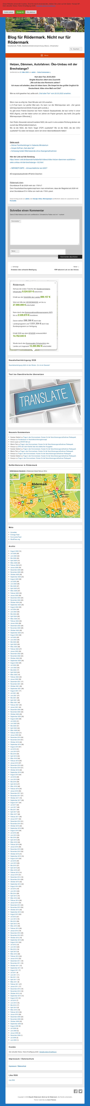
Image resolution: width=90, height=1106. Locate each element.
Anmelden (13, 532)
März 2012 (13, 954)
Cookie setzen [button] (8, 12)
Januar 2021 (14, 707)
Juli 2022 (13, 665)
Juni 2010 (13, 1003)
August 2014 (14, 886)
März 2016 (13, 842)
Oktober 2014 (14, 882)
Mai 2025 (13, 586)
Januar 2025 (14, 595)
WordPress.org (15, 539)
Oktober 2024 (14, 602)
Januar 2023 (14, 651)
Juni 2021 (13, 695)
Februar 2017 (14, 816)
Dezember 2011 (15, 961)
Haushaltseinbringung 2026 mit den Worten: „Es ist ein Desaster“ (29, 365)
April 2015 (13, 868)
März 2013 (13, 926)
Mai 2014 (13, 893)
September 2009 (15, 1024)
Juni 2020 (13, 723)
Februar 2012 (14, 956)
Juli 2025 (13, 581)
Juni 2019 (13, 751)
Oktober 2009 (14, 1021)
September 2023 (15, 633)
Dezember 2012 (15, 933)
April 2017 (13, 812)
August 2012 (14, 942)
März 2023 (13, 646)
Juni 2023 (13, 640)
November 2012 (15, 935)
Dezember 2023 (15, 626)
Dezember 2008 (15, 1035)
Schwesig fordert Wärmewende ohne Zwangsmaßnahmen (34, 151)
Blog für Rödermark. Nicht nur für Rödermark (39, 39)
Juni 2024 (13, 612)
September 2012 (15, 940)
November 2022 (15, 656)
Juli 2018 (13, 777)
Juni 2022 (13, 667)
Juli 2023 (13, 637)
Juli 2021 (13, 693)
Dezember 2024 (15, 598)
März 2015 (13, 870)
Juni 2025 (13, 584)
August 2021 (14, 691)
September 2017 (15, 800)
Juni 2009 (13, 1031)
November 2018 (15, 768)
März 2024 (13, 619)
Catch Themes (51, 1100)
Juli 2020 (13, 721)
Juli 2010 (13, 1000)
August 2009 (14, 1026)
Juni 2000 (13, 1040)
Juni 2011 (13, 975)
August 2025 (14, 579)
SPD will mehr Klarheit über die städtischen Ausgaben (35, 446)
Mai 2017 (13, 809)
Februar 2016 (14, 844)
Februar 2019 (14, 761)
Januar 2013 (14, 931)
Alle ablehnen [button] (31, 12)
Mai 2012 (13, 949)
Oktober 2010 (14, 993)
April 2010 (13, 1007)
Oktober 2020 (14, 714)
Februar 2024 (14, 621)
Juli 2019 (13, 749)
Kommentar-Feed (15, 537)
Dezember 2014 (15, 877)
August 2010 (14, 998)
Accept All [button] (20, 12)
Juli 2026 (13, 553)
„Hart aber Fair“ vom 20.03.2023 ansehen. (55, 93)
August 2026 (14, 551)
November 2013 (15, 907)
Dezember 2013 (15, 905)
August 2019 (14, 747)
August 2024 (14, 607)
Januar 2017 (14, 819)
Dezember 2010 (15, 989)
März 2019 (13, 758)
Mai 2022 (13, 670)
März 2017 (13, 814)
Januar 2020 (14, 735)
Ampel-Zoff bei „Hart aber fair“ (22, 148)
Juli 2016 (13, 833)
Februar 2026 (14, 565)
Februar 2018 (14, 789)
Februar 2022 (14, 677)
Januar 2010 (14, 1014)
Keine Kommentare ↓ (44, 72)
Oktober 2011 (14, 965)
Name (13, 251)
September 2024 (15, 605)
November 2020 (15, 712)
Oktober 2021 (14, 686)
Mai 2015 (13, 865)
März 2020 (13, 730)
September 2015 (15, 856)
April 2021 (13, 700)
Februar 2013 (14, 928)
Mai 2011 (13, 977)
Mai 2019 (13, 754)
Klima (40, 199)
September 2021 (15, 688)
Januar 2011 (14, 986)
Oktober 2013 (14, 910)
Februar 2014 (14, 900)
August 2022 (14, 663)
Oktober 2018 (14, 770)
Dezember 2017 (15, 793)
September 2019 (15, 744)
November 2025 (15, 572)
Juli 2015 (13, 861)
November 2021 (15, 684)
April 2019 (13, 756)
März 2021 (13, 702)
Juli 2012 (13, 944)
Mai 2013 (13, 921)
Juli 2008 (13, 1037)
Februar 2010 (14, 1012)
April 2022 (13, 672)
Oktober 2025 (14, 574)
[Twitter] (80, 1091)
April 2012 (13, 951)
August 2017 (14, 802)
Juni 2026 (13, 556)
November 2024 (15, 600)
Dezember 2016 (15, 821)
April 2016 (13, 840)
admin (33, 72)
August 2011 (14, 970)
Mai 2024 (13, 614)
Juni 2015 (13, 863)
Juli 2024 (13, 609)
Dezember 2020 (15, 709)
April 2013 (13, 923)
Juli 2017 (13, 805)
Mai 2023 (13, 642)
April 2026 (13, 560)
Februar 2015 (14, 872)
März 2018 (13, 786)
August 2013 (14, 914)
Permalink (13, 201)
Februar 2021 (14, 705)
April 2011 (13, 979)
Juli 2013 (13, 916)
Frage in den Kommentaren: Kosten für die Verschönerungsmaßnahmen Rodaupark (49, 437)
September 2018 (15, 772)
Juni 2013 (13, 919)
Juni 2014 (13, 891)
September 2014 (15, 884)
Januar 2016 (14, 847)
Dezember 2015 (15, 849)
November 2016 (15, 823)
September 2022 (15, 660)
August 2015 (14, 858)
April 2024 (13, 616)
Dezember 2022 (15, 653)
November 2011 (15, 963)
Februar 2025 (14, 593)
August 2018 (14, 774)
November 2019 (15, 740)
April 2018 (13, 784)
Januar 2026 (14, 567)
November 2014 (15, 879)
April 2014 (13, 896)
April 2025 (13, 588)
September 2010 (15, 996)
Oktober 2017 (14, 798)
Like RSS (12, 1080)
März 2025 (13, 591)
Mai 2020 (13, 726)
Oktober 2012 (14, 937)
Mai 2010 (13, 1005)
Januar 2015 (14, 875)
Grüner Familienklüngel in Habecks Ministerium (29, 145)
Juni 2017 (13, 807)
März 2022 (13, 674)
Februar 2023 (14, 649)
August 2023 (14, 635)
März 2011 (13, 982)
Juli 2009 (13, 1028)
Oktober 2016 (14, 826)
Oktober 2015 (14, 854)
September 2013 (15, 912)
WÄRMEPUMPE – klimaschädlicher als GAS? (29, 168)
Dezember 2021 (15, 681)
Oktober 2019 (14, 742)
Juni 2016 (13, 835)
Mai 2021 (13, 698)
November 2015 (15, 851)
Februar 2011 (14, 984)
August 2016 (14, 830)
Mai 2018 (13, 782)
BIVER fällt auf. (26, 442)
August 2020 (14, 719)
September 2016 (15, 828)
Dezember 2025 (15, 570)
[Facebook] (75, 1091)
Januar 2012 (14, 958)
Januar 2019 (14, 763)
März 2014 (13, 898)
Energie (35, 199)
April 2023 (13, 644)
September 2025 (15, 577)
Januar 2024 (14, 623)
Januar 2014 (14, 903)
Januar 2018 (14, 791)
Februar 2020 (14, 733)
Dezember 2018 (15, 765)
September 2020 (15, 716)
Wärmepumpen (47, 199)
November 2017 (15, 795)
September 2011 (15, 968)
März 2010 (13, 1010)
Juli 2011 (13, 972)
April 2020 (13, 728)
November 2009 (15, 1019)
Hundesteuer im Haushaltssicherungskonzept (32, 439)
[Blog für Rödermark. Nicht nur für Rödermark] (45, 31)
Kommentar (16, 221)
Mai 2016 (13, 837)
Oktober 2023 (14, 630)
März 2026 (13, 563)
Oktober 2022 (14, 658)
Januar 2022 (14, 679)
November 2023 (15, 628)
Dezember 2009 (15, 1017)
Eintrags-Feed (14, 535)
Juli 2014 (13, 889)
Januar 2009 (14, 1033)
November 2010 (15, 991)
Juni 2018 (13, 779)
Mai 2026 (13, 558)
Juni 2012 (13, 947)
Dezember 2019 (15, 737)
